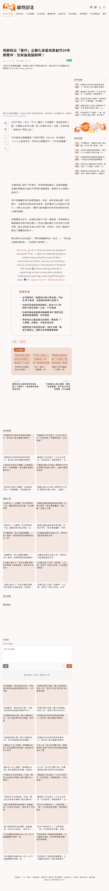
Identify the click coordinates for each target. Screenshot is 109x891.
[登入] (99, 7)
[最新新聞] (105, 138)
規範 (5, 666)
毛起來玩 (20, 13)
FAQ (24, 877)
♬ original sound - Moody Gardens (46, 279)
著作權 (51, 877)
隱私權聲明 (58, 877)
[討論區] (5, 135)
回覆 (69, 666)
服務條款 (44, 877)
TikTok (15, 141)
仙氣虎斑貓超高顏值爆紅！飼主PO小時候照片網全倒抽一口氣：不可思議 (41, 306)
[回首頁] (18, 7)
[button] (91, 7)
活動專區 (83, 13)
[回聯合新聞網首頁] (9, 7)
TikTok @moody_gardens (15, 116)
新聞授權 (36, 877)
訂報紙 (75, 877)
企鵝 (14, 341)
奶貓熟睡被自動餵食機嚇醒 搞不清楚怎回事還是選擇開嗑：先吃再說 (42, 313)
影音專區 (73, 13)
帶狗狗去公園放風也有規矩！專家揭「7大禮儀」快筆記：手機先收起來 (42, 321)
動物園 (22, 341)
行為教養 (30, 13)
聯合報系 (68, 877)
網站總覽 (92, 877)
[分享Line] (5, 129)
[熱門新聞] (105, 80)
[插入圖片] (64, 666)
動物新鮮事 (8, 13)
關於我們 (83, 877)
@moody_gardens (27, 249)
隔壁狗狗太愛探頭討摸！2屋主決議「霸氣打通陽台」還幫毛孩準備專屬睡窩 (42, 328)
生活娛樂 (41, 13)
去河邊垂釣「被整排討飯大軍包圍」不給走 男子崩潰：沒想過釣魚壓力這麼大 (42, 299)
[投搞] (95, 7)
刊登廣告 (17, 877)
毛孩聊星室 (95, 13)
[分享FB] (5, 123)
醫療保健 (51, 13)
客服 (28, 877)
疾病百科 (62, 13)
